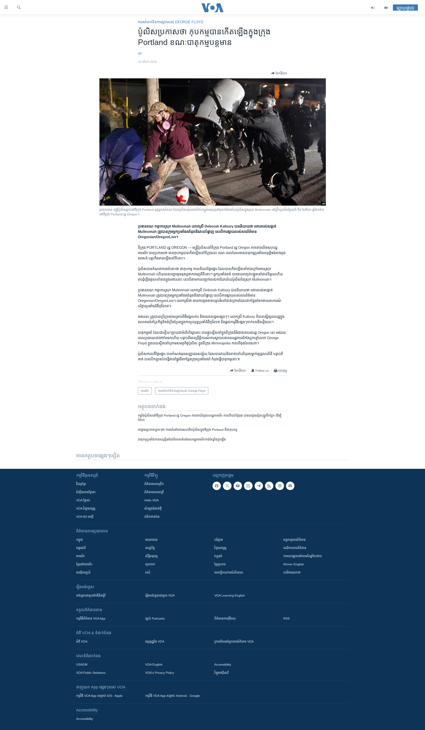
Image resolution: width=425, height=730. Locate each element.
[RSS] (269, 486)
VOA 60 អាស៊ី (84, 516)
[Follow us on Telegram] (259, 486)
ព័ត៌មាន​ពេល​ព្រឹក (154, 484)
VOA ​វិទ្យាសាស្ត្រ (85, 508)
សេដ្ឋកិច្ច (150, 548)
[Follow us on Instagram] (248, 486)
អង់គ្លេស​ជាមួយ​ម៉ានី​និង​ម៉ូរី (90, 595)
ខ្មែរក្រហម (220, 564)
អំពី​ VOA (81, 641)
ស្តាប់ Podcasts (155, 618)
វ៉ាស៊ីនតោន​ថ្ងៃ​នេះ (86, 492)
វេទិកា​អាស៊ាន (152, 516)
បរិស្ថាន (218, 539)
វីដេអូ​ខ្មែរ (81, 484)
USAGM (81, 664)
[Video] (386, 7)
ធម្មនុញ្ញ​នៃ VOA (154, 641)
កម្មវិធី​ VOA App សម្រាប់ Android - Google (172, 695)
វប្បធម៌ (218, 556)
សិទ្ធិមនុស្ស (151, 556)
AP (140, 53)
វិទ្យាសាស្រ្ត (220, 548)
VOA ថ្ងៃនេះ (83, 500)
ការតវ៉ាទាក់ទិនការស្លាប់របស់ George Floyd (170, 22)
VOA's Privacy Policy (159, 672)
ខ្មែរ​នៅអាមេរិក (84, 564)
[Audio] (373, 7)
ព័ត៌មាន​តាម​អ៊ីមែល (225, 618)
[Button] (279, 73)
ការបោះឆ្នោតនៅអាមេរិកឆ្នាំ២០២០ (302, 556)
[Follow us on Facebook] (216, 486)
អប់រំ (147, 572)
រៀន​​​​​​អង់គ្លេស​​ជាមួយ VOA (160, 595)
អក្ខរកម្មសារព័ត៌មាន (294, 539)
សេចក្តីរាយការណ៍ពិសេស (228, 572)
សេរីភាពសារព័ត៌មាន (294, 548)
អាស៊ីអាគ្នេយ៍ (83, 572)
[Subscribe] (290, 486)
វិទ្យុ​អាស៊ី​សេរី (221, 672)
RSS (286, 618)
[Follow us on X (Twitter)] (227, 486)
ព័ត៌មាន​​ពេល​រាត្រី (154, 492)
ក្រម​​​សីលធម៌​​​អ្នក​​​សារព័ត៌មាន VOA (234, 641)
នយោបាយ (151, 539)
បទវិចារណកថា (292, 572)
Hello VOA (151, 500)
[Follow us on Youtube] (238, 486)
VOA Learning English (229, 595)
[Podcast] (279, 486)
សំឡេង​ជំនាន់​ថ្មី (153, 508)
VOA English (153, 664)
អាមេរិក (80, 556)
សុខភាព (150, 564)
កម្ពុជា (79, 539)
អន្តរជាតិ (81, 548)
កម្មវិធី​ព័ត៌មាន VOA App (90, 618)
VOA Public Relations (91, 672)
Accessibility (222, 664)
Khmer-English (293, 564)
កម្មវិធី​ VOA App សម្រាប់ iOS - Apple (99, 695)
